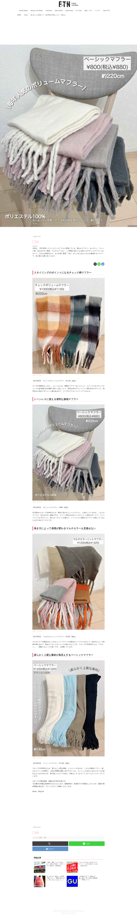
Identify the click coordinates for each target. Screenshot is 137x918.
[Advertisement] (68, 31)
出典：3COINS (132, 226)
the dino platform (71, 913)
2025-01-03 (37, 236)
